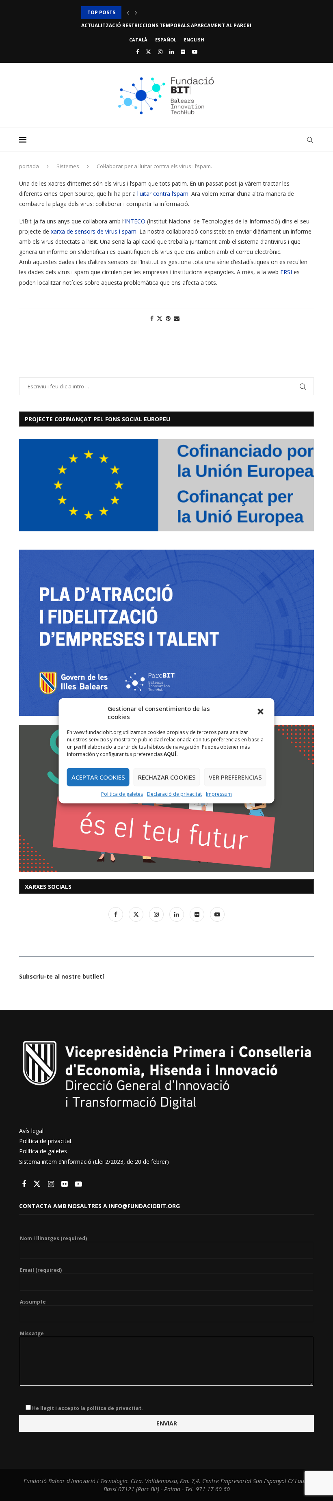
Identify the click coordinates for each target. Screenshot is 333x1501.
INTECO (134, 221)
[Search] (310, 140)
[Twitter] (148, 51)
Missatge (32, 1333)
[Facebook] (137, 51)
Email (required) (41, 1270)
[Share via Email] (176, 318)
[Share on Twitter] (159, 318)
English (194, 40)
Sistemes (67, 166)
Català (138, 40)
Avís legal (31, 1131)
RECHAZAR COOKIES (167, 777)
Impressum (219, 793)
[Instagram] (160, 51)
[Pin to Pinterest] (168, 318)
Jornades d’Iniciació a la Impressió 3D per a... (143, 12)
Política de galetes (122, 793)
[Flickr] (183, 51)
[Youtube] (194, 51)
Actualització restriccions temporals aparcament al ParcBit (168, 25)
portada (29, 166)
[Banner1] (166, 485)
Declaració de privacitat (174, 793)
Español (165, 40)
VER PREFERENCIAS (235, 777)
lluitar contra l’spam (162, 193)
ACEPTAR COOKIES (98, 777)
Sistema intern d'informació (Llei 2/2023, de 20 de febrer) (94, 1161)
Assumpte (33, 1302)
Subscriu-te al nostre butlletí (61, 976)
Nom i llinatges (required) (53, 1238)
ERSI (285, 272)
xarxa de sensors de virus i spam (93, 231)
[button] (261, 712)
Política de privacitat (45, 1141)
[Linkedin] (171, 51)
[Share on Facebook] (152, 318)
